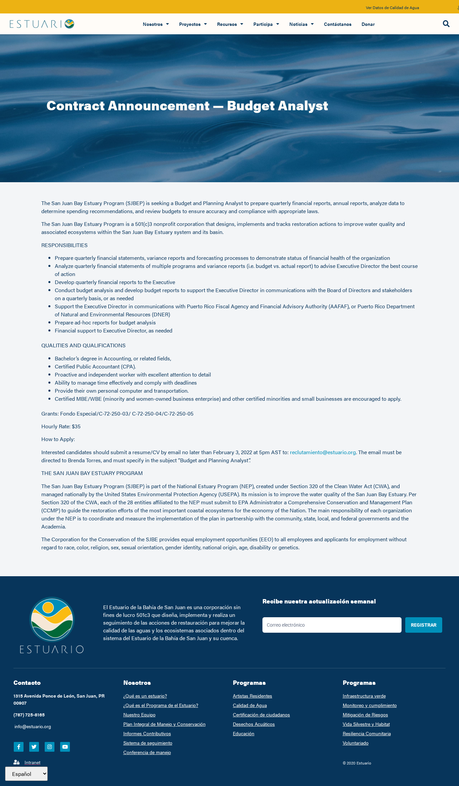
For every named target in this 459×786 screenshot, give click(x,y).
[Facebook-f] (18, 747)
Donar (368, 24)
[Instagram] (49, 747)
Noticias (298, 24)
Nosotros (153, 24)
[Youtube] (65, 747)
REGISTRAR (423, 625)
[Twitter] (34, 747)
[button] (446, 24)
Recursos (227, 24)
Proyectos (190, 24)
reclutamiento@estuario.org (323, 452)
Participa (263, 24)
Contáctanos (337, 24)
